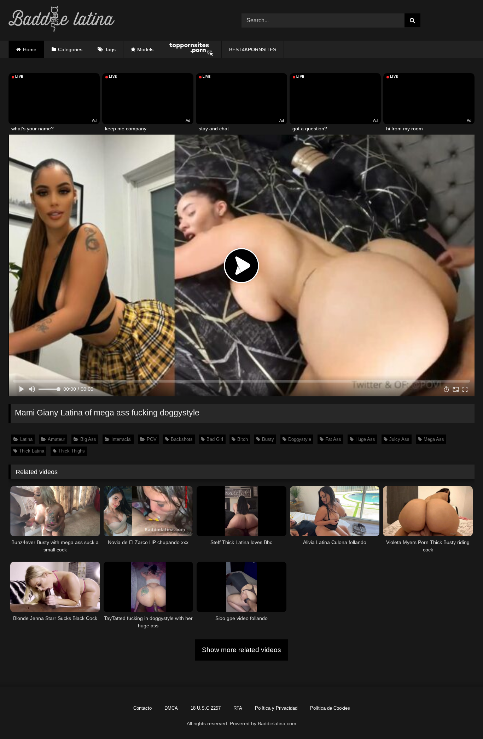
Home (29, 49)
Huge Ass (365, 439)
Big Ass (88, 439)
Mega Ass (434, 439)
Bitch (242, 439)
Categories (70, 49)
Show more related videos (241, 650)
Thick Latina (31, 451)
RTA (237, 708)
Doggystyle (299, 439)
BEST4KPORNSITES (252, 49)
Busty (268, 439)
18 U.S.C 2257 (206, 708)
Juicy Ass (399, 439)
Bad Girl (214, 439)
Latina (26, 439)
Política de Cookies (330, 708)
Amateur (56, 439)
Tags (110, 49)
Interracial (121, 439)
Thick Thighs (71, 451)
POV (152, 439)
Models (145, 49)
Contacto (142, 708)
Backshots (182, 439)
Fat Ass (333, 439)
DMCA (171, 708)
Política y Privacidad (276, 708)
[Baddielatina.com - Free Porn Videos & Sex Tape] (61, 20)
